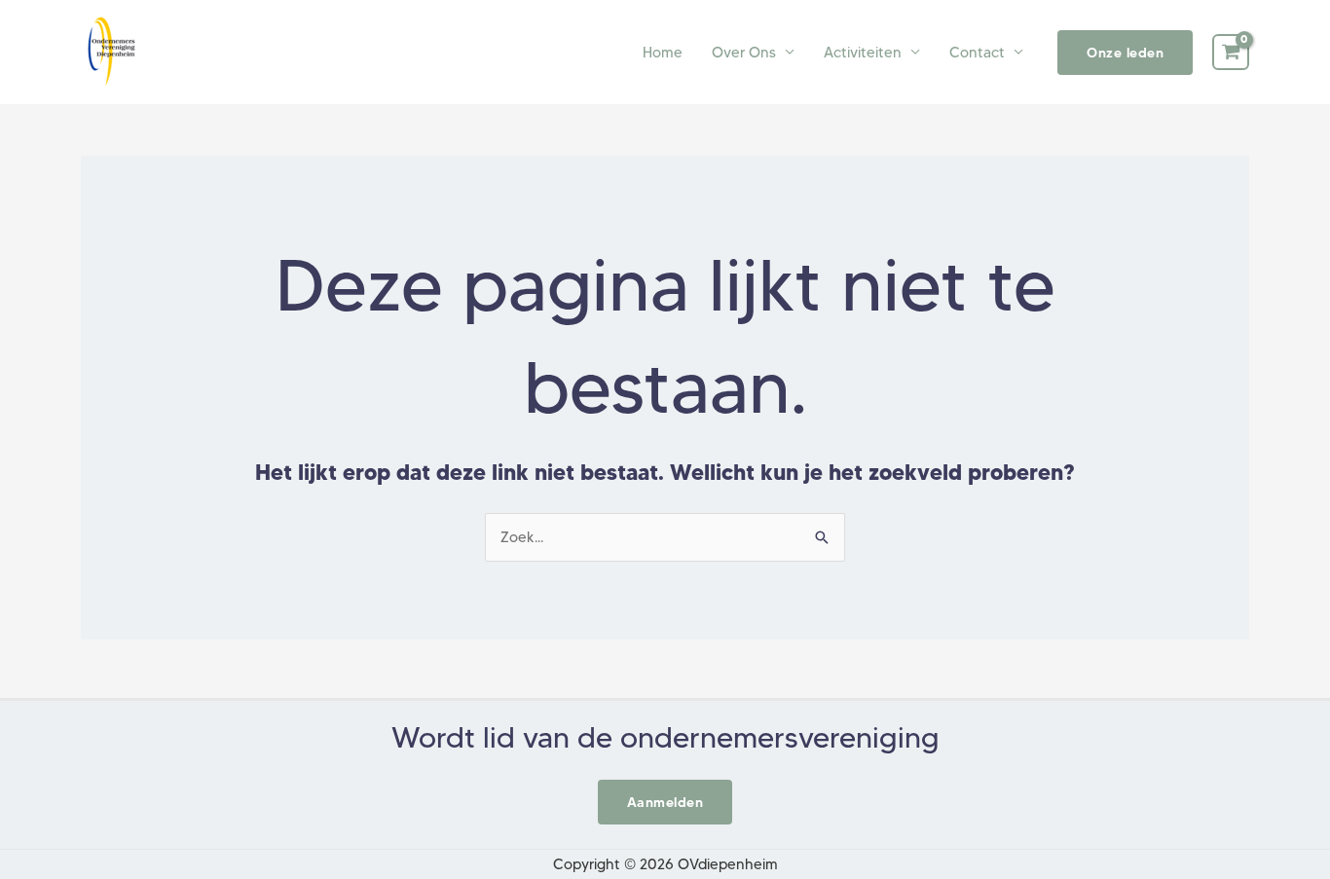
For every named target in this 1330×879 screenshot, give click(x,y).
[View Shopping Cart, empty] (1230, 52)
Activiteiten (863, 52)
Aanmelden (665, 802)
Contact (977, 52)
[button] (1125, 52)
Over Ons (744, 52)
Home (663, 52)
